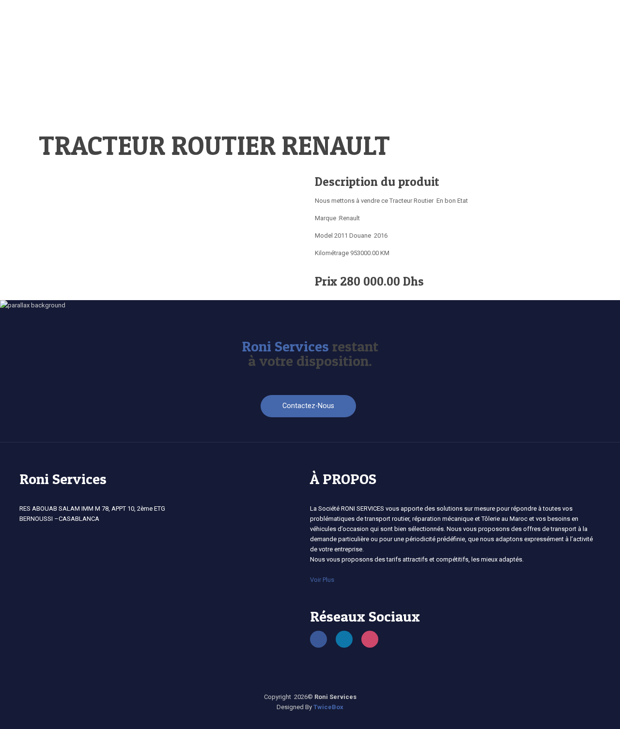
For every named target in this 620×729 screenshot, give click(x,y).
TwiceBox (328, 707)
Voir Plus (322, 579)
